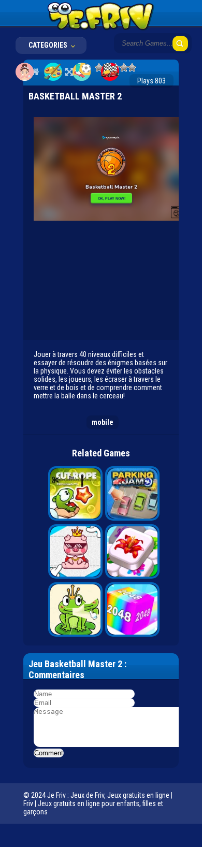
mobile (102, 422)
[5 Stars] (132, 67)
